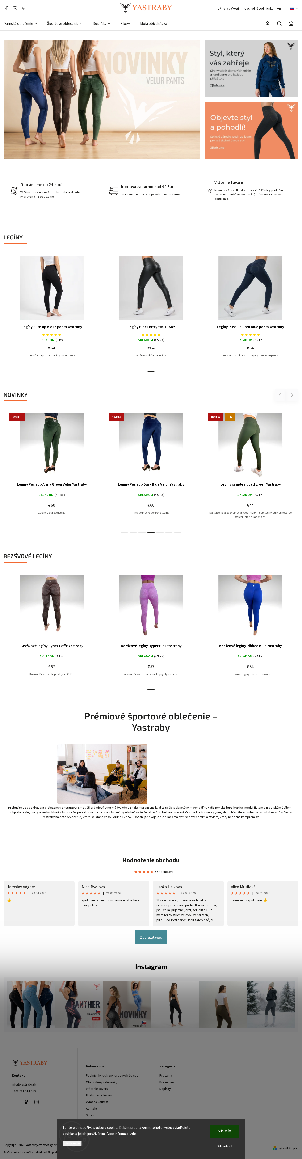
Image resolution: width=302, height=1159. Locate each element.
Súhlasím (224, 1131)
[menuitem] (23, 23)
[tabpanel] (51, 311)
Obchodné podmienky (258, 9)
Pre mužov (167, 1082)
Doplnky (165, 1089)
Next (292, 395)
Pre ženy (165, 1075)
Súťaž (90, 1115)
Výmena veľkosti (228, 9)
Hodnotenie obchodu (151, 860)
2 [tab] (133, 532)
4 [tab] (151, 532)
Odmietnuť (225, 1146)
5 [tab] (160, 532)
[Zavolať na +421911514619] (24, 8)
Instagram (14, 8)
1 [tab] (151, 371)
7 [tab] (177, 532)
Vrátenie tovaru (97, 1089)
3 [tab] (142, 532)
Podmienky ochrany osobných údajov (112, 1075)
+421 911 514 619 (24, 1091)
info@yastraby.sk (24, 1084)
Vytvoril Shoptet (288, 1148)
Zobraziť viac (151, 937)
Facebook (6, 8)
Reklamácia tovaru (99, 1095)
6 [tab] (168, 532)
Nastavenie (72, 1143)
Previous (281, 395)
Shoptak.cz (54, 1153)
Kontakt (91, 1108)
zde (133, 1133)
